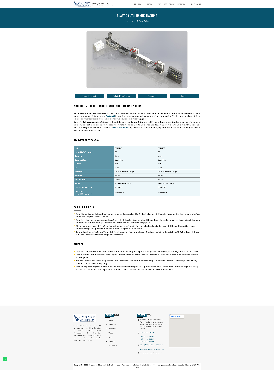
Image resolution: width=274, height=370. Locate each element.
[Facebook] (189, 4)
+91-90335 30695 (147, 339)
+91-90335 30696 (147, 337)
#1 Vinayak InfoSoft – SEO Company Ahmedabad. (153, 365)
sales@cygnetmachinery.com (151, 345)
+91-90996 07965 (147, 332)
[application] (154, 4)
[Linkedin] (194, 4)
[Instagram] (192, 4)
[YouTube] (197, 4)
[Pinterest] (200, 4)
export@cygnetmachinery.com (152, 349)
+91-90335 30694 (147, 341)
